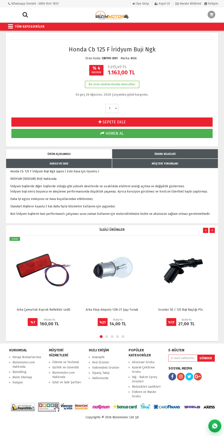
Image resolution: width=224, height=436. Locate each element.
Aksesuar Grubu (143, 362)
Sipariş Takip (101, 373)
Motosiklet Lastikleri (146, 387)
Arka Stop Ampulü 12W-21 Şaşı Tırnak (112, 310)
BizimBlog (19, 372)
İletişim (212, 3)
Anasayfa (98, 357)
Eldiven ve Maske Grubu (144, 394)
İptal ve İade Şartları (66, 382)
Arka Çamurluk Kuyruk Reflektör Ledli (43, 310)
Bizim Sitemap (22, 377)
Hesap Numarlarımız (26, 357)
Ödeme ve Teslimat (65, 362)
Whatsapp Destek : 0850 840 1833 (34, 3)
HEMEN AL (114, 133)
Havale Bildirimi (190, 3)
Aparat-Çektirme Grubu (143, 370)
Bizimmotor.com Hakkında (23, 365)
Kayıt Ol (164, 3)
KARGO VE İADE (59, 163)
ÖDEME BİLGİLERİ (165, 154)
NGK (134, 58)
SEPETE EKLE (114, 122)
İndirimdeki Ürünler (105, 367)
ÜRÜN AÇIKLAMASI (59, 154)
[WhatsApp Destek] (214, 425)
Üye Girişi (142, 3)
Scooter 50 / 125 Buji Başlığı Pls (180, 310)
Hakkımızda (100, 378)
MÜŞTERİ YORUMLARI (165, 163)
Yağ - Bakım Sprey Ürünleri (144, 379)
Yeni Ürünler (100, 362)
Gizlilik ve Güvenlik (65, 367)
